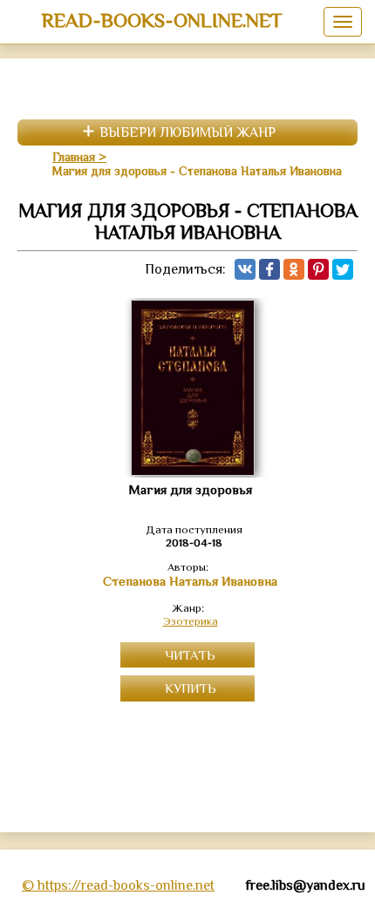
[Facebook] (269, 269)
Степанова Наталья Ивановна (190, 581)
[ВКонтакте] (245, 269)
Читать (190, 654)
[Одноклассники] (293, 269)
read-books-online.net (162, 20)
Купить (190, 688)
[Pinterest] (318, 269)
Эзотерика (190, 620)
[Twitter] (342, 269)
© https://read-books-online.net (118, 885)
